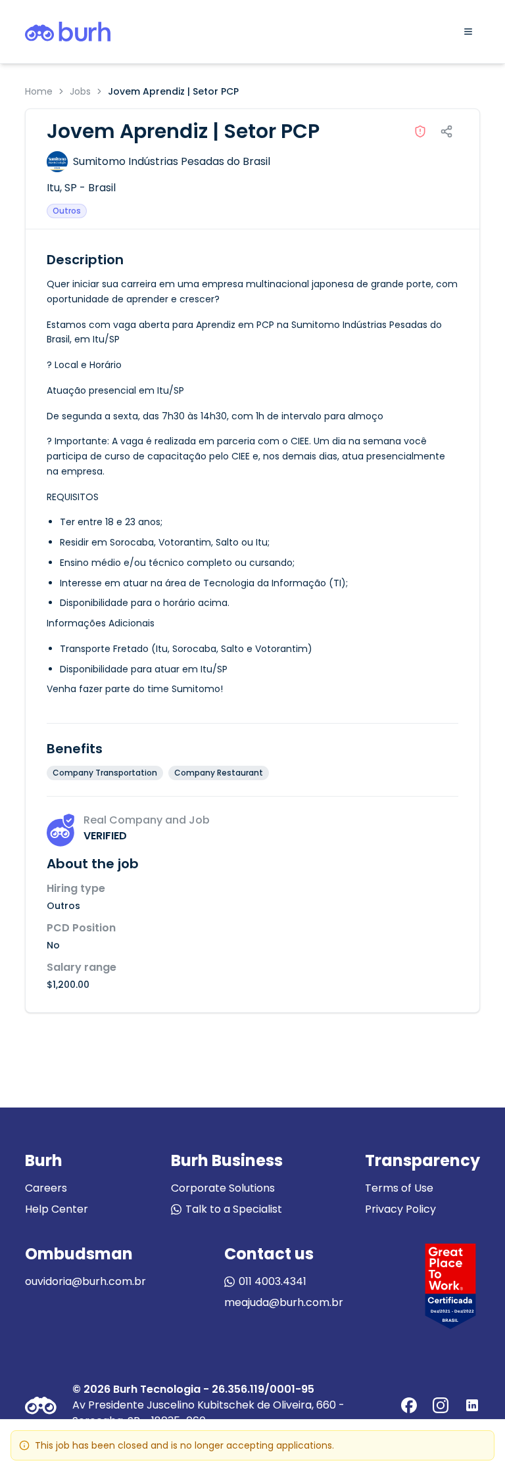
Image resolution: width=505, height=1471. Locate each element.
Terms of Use (399, 1188)
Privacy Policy (400, 1209)
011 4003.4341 (272, 1281)
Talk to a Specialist (233, 1209)
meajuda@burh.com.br (283, 1302)
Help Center (56, 1209)
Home (39, 91)
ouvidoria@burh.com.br (85, 1281)
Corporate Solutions (223, 1188)
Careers (46, 1188)
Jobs (80, 91)
